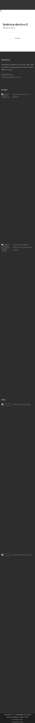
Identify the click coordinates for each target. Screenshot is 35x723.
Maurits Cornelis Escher (22, 555)
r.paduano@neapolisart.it (11, 77)
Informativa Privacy (17, 721)
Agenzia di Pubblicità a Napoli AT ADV (17, 717)
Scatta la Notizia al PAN (21, 404)
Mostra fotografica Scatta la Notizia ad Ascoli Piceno (23, 247)
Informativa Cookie (17, 719)
